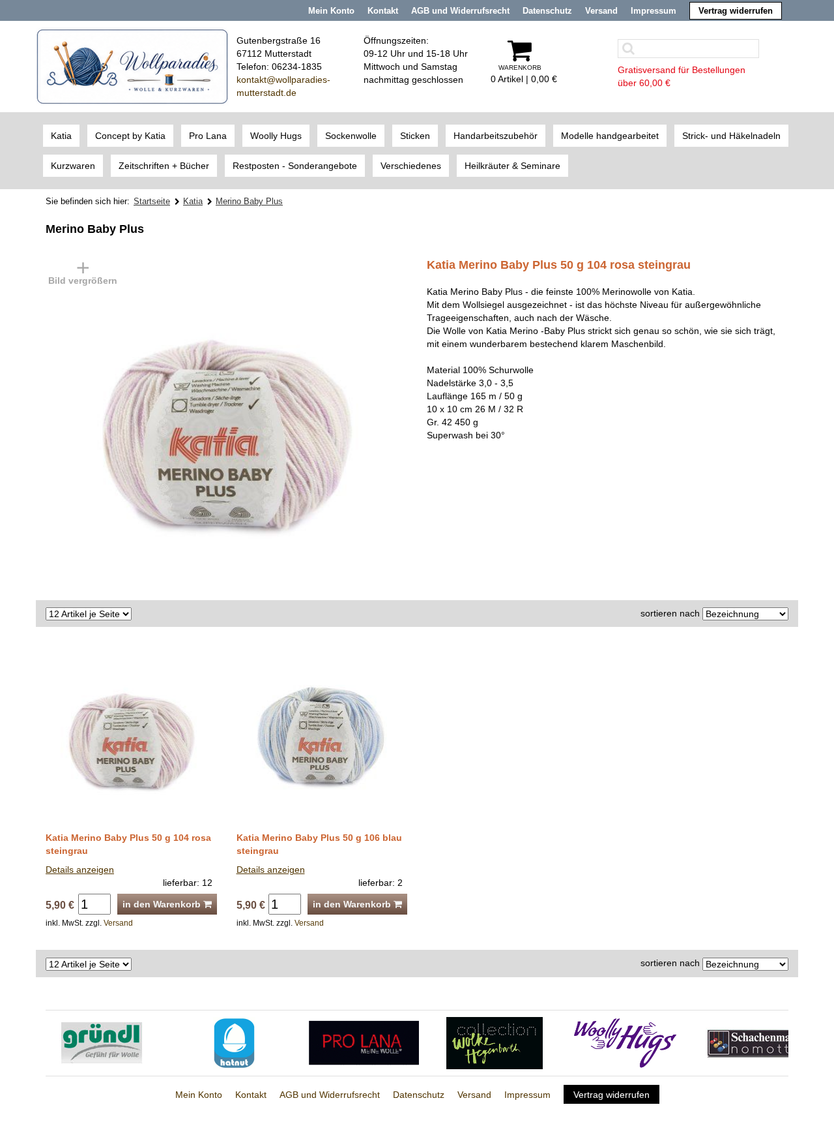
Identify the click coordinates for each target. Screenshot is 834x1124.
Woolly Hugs (276, 135)
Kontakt (382, 11)
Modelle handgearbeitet (610, 135)
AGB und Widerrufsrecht (460, 11)
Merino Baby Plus (249, 201)
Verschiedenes (411, 165)
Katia (61, 135)
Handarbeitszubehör (495, 135)
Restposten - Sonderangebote (295, 165)
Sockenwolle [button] (351, 135)
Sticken (415, 135)
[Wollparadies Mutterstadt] (132, 66)
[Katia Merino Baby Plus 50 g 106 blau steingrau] (322, 734)
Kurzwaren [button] (73, 165)
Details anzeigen (80, 869)
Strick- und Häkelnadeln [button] (731, 135)
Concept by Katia (130, 135)
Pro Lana (208, 135)
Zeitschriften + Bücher (164, 165)
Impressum (653, 11)
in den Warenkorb (162, 904)
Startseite (152, 201)
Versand (601, 11)
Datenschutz (547, 11)
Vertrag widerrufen (735, 11)
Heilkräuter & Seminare (512, 165)
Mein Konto (331, 11)
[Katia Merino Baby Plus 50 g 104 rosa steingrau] (208, 421)
